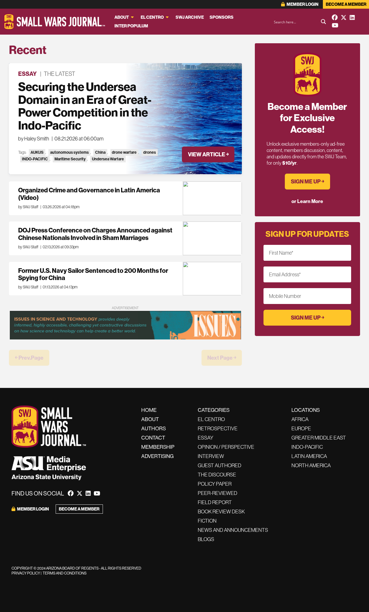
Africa (299, 419)
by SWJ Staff (28, 206)
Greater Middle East (318, 437)
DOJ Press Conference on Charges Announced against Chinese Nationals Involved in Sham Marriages (95, 234)
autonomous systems (69, 152)
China (100, 152)
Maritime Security (70, 159)
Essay (27, 73)
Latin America (309, 456)
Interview (211, 456)
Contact (153, 437)
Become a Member (346, 4)
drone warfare (124, 152)
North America (311, 465)
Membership (157, 447)
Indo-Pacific (307, 447)
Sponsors (222, 17)
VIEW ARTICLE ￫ (208, 154)
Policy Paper (214, 483)
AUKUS (37, 152)
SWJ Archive (190, 17)
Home (149, 410)
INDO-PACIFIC (35, 159)
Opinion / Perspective (226, 447)
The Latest (59, 73)
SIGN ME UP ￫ (307, 181)
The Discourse (217, 474)
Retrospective (218, 428)
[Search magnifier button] (323, 22)
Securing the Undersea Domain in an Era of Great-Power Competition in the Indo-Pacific (84, 106)
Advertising (157, 456)
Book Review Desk (221, 511)
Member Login (302, 4)
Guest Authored (219, 465)
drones (149, 152)
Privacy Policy (26, 573)
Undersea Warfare (108, 159)
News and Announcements (233, 530)
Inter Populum (131, 26)
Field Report (215, 502)
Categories (213, 410)
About (121, 17)
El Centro (152, 17)
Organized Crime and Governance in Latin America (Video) (89, 194)
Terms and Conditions (64, 573)
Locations (305, 410)
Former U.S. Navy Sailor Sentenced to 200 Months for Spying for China (93, 274)
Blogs (206, 539)
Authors (153, 428)
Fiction (207, 520)
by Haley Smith (33, 138)
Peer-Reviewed (217, 493)
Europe (301, 428)
